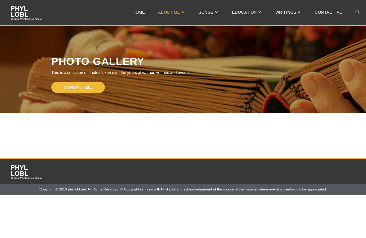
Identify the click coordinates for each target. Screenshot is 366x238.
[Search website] (357, 12)
